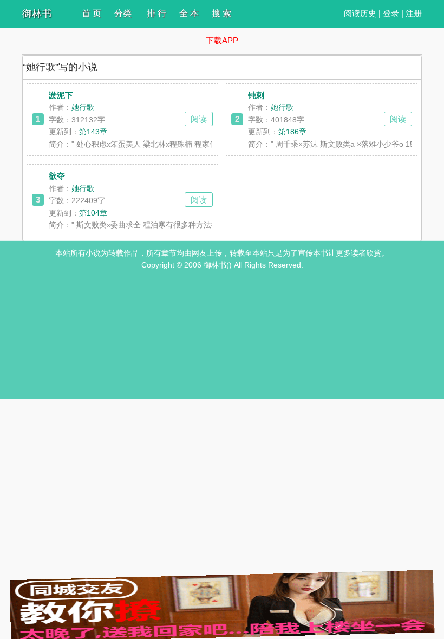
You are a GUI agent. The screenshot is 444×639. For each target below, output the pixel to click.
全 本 (189, 13)
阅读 (199, 118)
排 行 (156, 13)
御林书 (36, 13)
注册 (414, 13)
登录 (391, 13)
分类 (123, 13)
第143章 (93, 131)
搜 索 (221, 13)
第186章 (292, 131)
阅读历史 (360, 13)
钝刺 (256, 95)
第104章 (93, 212)
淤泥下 (61, 95)
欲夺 (57, 175)
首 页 (91, 13)
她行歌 (82, 107)
